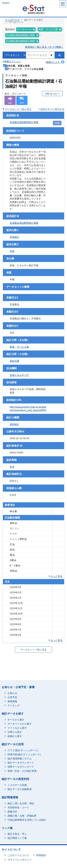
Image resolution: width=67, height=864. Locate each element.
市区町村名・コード (18, 807)
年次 (12, 466)
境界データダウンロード (21, 767)
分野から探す (15, 732)
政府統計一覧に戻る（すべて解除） (44, 47)
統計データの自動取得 (20, 789)
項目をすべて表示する (52, 109)
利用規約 (41, 855)
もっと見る (56, 576)
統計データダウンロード (21, 762)
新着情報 (12, 701)
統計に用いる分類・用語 (21, 803)
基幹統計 (14, 424)
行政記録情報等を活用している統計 (27, 820)
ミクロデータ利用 (17, 785)
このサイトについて (18, 855)
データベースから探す (20, 724)
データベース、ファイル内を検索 (25, 69)
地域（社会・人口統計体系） (23, 771)
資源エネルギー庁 (19, 375)
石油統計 (14, 237)
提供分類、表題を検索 (18, 65)
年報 (12, 251)
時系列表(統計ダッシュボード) (24, 754)
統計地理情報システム (20, 758)
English (5, 3)
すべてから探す (16, 719)
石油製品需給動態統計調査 (24, 122)
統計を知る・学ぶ (17, 834)
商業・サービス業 (19, 347)
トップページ (12, 19)
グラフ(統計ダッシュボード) (23, 750)
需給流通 (14, 361)
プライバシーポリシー (20, 860)
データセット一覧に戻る (17, 109)
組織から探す (15, 736)
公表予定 (12, 697)
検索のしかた (53, 62)
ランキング (14, 705)
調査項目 (12, 811)
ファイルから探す (17, 728)
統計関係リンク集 (17, 838)
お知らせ (12, 693)
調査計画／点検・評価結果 (22, 816)
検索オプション (12, 61)
